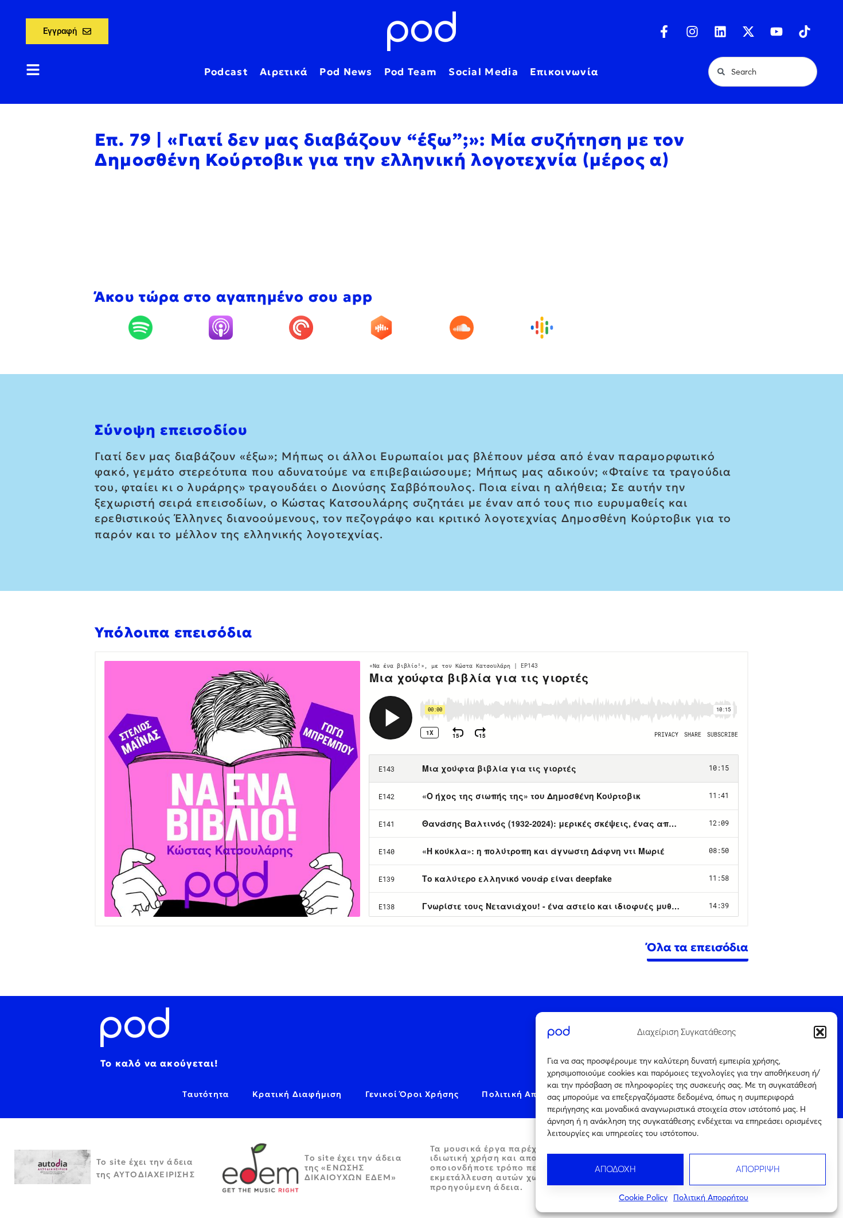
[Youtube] (776, 31)
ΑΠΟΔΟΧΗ (615, 1168)
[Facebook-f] (664, 31)
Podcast (226, 71)
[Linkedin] (720, 31)
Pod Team (410, 71)
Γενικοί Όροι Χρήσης (412, 1094)
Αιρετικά (284, 71)
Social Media (483, 71)
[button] (820, 1032)
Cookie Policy (643, 1197)
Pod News (345, 71)
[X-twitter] (748, 31)
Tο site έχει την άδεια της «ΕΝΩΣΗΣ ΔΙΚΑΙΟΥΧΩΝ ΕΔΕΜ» (353, 1167)
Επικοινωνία (564, 71)
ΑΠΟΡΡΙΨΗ (758, 1168)
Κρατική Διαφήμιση (297, 1094)
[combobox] (762, 72)
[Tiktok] (804, 31)
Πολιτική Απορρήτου (710, 1197)
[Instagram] (692, 31)
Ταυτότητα (205, 1094)
